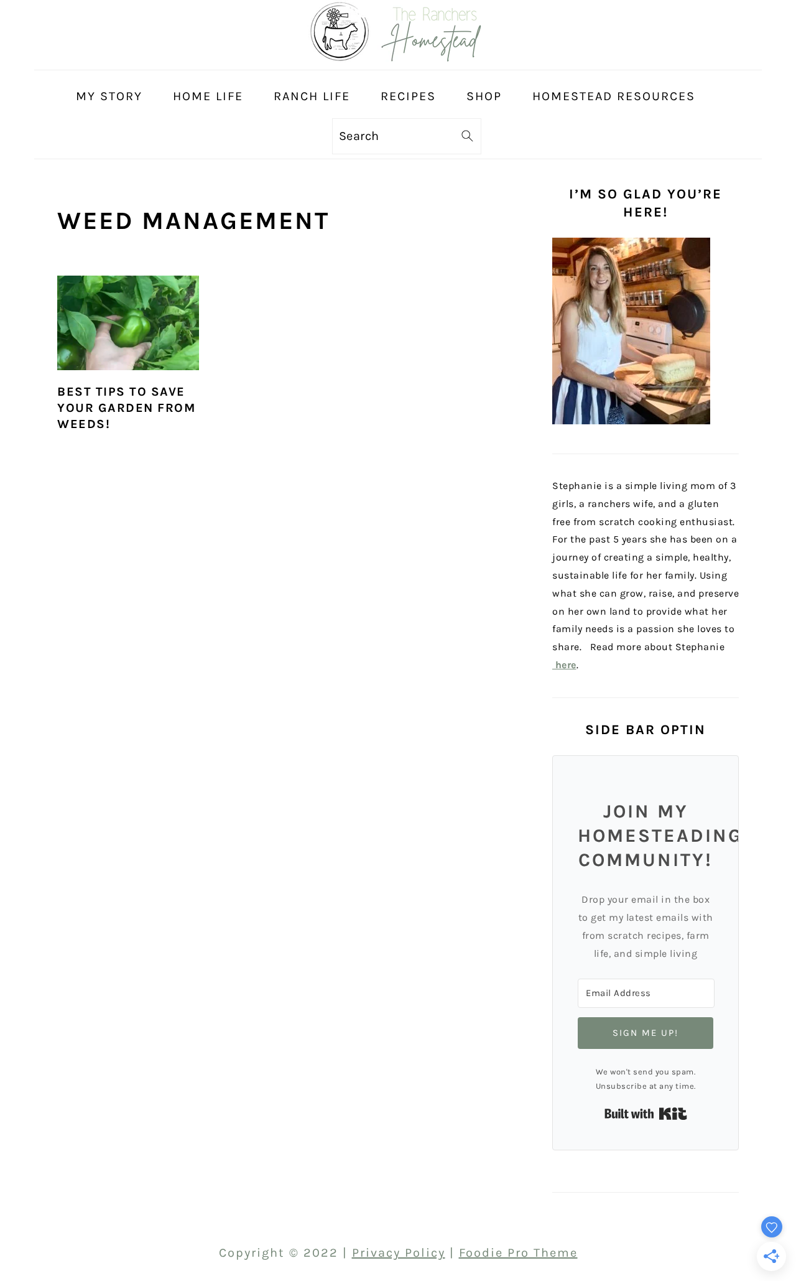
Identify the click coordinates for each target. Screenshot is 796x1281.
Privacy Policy (398, 1253)
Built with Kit (645, 1113)
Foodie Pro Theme (518, 1253)
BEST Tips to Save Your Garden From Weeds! (126, 407)
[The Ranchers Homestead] (397, 58)
